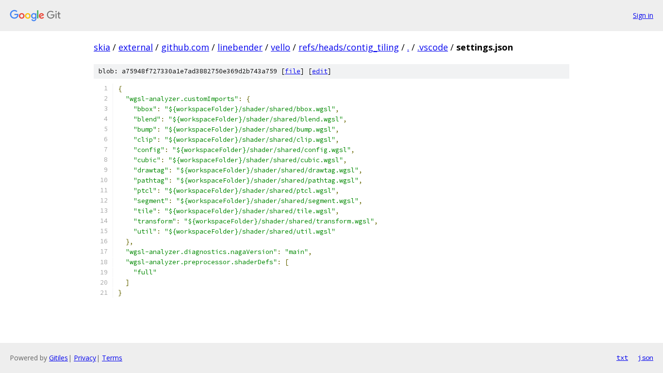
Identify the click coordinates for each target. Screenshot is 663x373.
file (292, 71)
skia (102, 47)
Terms (112, 357)
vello (280, 47)
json (645, 357)
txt (622, 357)
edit (320, 71)
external (135, 47)
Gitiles (58, 357)
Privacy (85, 357)
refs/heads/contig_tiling (348, 47)
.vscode (432, 47)
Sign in (643, 15)
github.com (185, 47)
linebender (240, 47)
